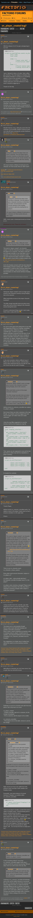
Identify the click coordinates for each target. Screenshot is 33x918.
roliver (2, 349)
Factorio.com (5, 2)
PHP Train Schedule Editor (7, 171)
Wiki (20, 2)
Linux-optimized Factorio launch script (12, 177)
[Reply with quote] (28, 36)
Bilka (2, 90)
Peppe (2, 369)
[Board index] (14, 7)
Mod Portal (27, 2)
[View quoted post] (14, 151)
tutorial (25, 898)
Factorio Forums (14, 13)
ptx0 (5, 138)
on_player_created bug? (14, 25)
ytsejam (8, 181)
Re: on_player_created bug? (10, 97)
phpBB (12, 914)
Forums (14, 2)
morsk (6, 674)
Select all (11, 51)
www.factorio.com (6, 15)
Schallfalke (3, 615)
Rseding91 (3, 228)
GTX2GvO (3, 280)
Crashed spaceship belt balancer (15, 169)
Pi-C (2, 841)
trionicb (2, 35)
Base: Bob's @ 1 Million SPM (7, 174)
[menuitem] (7, 18)
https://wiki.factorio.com (15, 111)
